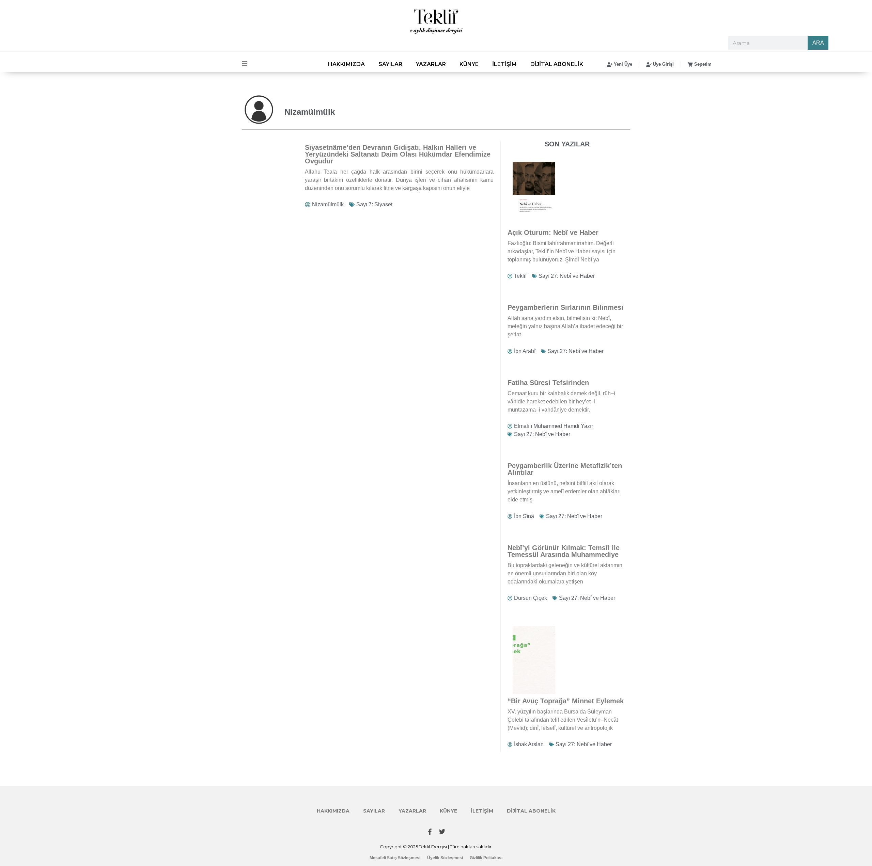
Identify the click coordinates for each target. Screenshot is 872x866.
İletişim (504, 64)
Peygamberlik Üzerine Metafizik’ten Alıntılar (565, 469)
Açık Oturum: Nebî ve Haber (553, 232)
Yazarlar (431, 64)
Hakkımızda (346, 64)
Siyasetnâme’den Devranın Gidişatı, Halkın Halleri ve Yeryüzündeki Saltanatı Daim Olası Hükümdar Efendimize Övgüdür (397, 154)
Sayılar (390, 64)
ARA (818, 43)
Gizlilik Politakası (486, 857)
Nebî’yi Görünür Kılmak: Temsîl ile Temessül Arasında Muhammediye (564, 551)
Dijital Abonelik (556, 64)
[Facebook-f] (430, 831)
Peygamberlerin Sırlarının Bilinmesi (565, 307)
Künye (469, 64)
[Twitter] (442, 831)
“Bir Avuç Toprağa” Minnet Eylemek (566, 701)
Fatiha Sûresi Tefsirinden (548, 382)
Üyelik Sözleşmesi (445, 857)
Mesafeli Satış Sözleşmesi (395, 857)
